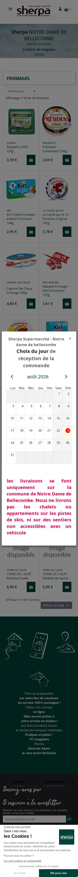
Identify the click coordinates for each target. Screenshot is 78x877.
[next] (66, 376)
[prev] (12, 376)
